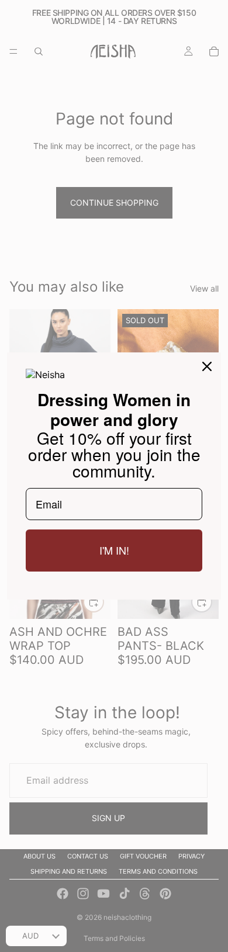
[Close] (207, 366)
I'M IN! (114, 550)
